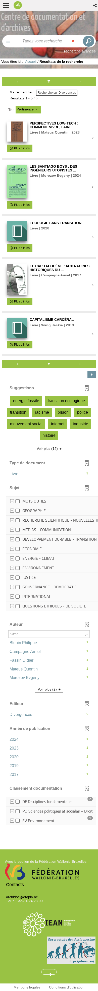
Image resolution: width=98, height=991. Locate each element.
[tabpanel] (49, 455)
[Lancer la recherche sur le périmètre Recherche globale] (88, 41)
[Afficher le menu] (6, 6)
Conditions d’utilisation (66, 987)
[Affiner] (49, 81)
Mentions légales (27, 987)
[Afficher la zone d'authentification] (19, 5)
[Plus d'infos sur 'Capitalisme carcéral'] (17, 328)
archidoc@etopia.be (22, 897)
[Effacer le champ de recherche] (74, 41)
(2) (48, 689)
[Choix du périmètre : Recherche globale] (10, 41)
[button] (95, 5)
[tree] (49, 554)
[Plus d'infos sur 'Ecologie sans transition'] (17, 231)
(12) (48, 449)
